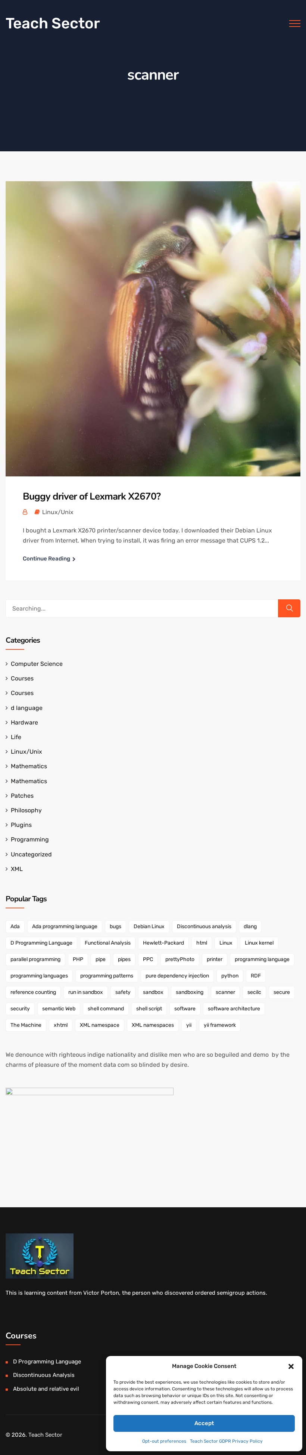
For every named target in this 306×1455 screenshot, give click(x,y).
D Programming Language (41, 943)
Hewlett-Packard (163, 943)
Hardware (24, 722)
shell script (149, 1008)
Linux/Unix (58, 512)
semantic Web (58, 1008)
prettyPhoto (179, 959)
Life (16, 737)
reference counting (33, 992)
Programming (30, 839)
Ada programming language (64, 926)
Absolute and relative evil (46, 1389)
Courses (22, 678)
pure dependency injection (177, 976)
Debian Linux (149, 926)
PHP (78, 959)
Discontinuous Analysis (44, 1375)
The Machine (25, 1025)
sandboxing (189, 992)
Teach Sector (53, 23)
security (20, 1008)
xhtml (61, 1025)
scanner (225, 992)
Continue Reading (46, 558)
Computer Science (37, 663)
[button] (291, 1366)
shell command (106, 1008)
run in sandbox (85, 992)
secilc (254, 992)
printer (214, 959)
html (201, 943)
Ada (15, 926)
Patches (22, 795)
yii (188, 1025)
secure (282, 992)
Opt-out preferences (164, 1441)
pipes (124, 959)
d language (27, 707)
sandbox (153, 992)
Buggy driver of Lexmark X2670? (91, 496)
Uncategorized (31, 854)
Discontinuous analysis (204, 926)
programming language (262, 959)
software (185, 1008)
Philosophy (26, 810)
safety (123, 992)
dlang (250, 926)
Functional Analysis (108, 943)
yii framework (220, 1025)
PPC (148, 959)
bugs (115, 926)
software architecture (234, 1008)
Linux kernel (259, 943)
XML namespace (99, 1025)
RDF (256, 976)
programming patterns (106, 976)
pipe (101, 959)
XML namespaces (153, 1025)
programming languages (39, 976)
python (229, 976)
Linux (225, 943)
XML (17, 868)
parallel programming (35, 959)
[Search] (289, 608)
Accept (204, 1423)
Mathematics (29, 766)
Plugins (21, 824)
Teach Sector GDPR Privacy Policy (226, 1441)
